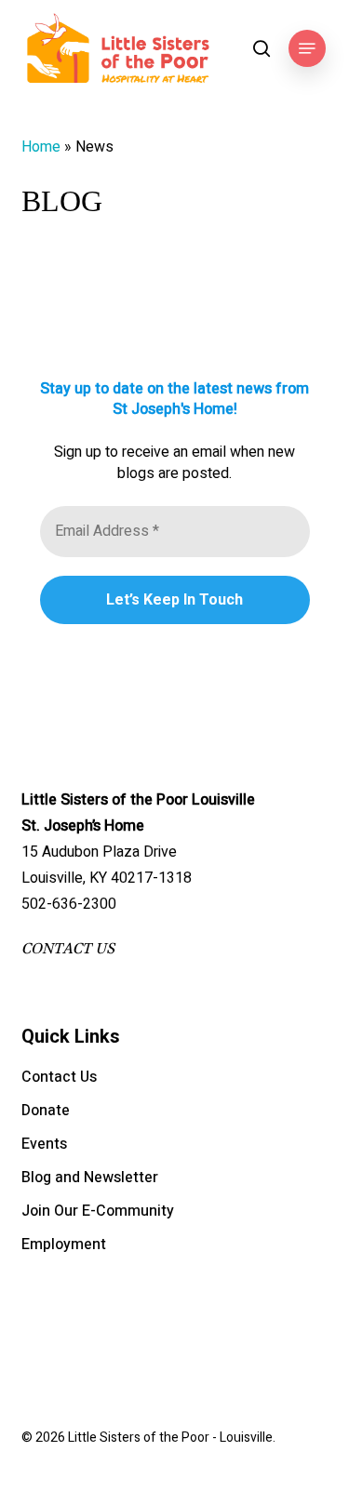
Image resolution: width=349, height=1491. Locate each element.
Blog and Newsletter (89, 1177)
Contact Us (59, 1077)
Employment (63, 1244)
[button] (307, 48)
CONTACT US (67, 948)
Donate (45, 1110)
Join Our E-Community (97, 1211)
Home (40, 147)
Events (44, 1144)
